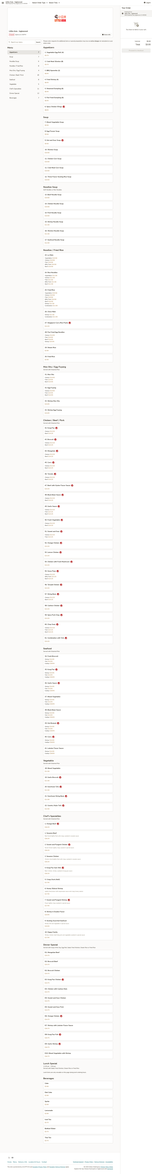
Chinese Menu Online (106, 1167)
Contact (44, 1162)
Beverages (24, 98)
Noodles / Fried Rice (24, 66)
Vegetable (24, 84)
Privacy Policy (89, 1162)
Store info (107, 35)
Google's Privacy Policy (40, 1167)
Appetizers (24, 52)
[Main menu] (3, 3)
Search (38, 42)
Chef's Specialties (24, 89)
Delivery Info (22, 1162)
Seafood (24, 80)
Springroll (110, 1169)
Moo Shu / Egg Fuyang (24, 71)
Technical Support (78, 1162)
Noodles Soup (24, 61)
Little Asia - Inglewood (14, 2)
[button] (78, 54)
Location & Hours (34, 1162)
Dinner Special (24, 93)
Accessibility (109, 1162)
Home (9, 1162)
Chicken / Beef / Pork (24, 75)
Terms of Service (99, 1162)
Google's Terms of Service (57, 1167)
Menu (15, 1162)
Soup (24, 57)
